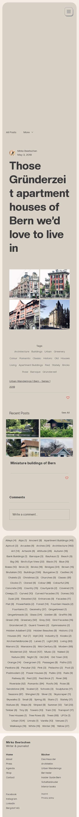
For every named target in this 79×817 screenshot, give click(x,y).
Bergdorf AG (12, 808)
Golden (50, 614)
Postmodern (15, 672)
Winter (48, 725)
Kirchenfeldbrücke (19, 641)
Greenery (59, 351)
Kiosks (65, 635)
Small (27, 699)
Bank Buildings (17, 556)
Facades (63, 598)
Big (14, 561)
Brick (24, 566)
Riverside (18, 683)
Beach (66, 556)
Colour (13, 358)
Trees (53, 715)
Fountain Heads (62, 604)
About (9, 759)
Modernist (18, 651)
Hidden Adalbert (18, 630)
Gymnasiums (60, 625)
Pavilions (12, 667)
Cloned (30, 582)
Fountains (19, 609)
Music (49, 651)
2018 (12, 386)
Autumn (61, 550)
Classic (37, 358)
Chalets (14, 577)
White (34, 725)
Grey (44, 619)
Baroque (35, 371)
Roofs (52, 683)
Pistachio (56, 667)
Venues (61, 720)
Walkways (18, 725)
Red (47, 365)
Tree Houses (18, 715)
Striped (39, 704)
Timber (11, 710)
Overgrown (31, 662)
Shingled (32, 694)
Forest (42, 604)
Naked (63, 651)
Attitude (44, 550)
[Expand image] (24, 284)
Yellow (63, 725)
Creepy (11, 593)
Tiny (23, 710)
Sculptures (64, 688)
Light (52, 641)
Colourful (61, 582)
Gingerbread (58, 609)
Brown (68, 566)
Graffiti (65, 614)
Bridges (52, 566)
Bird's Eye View (32, 561)
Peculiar (28, 667)
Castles (66, 572)
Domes (67, 593)
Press (9, 763)
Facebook (11, 794)
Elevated (28, 598)
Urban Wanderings (51, 768)
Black (51, 561)
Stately (56, 365)
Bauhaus (52, 556)
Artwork (28, 550)
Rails (68, 672)
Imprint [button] (44, 794)
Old (57, 358)
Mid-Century (47, 646)
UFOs (65, 715)
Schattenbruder (49, 782)
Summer (55, 704)
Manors (12, 646)
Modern (66, 646)
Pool (69, 667)
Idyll (38, 635)
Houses (65, 358)
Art (15, 550)
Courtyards (48, 588)
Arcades (27, 545)
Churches (48, 577)
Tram (50, 710)
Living (13, 365)
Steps (26, 704)
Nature (18, 657)
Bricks (65, 365)
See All (66, 412)
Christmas (31, 577)
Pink (42, 667)
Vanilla (47, 720)
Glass (36, 614)
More (27, 132)
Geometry (38, 609)
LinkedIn (10, 804)
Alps (23, 540)
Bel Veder (46, 772)
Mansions (28, 646)
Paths (66, 662)
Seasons (15, 694)
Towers (36, 710)
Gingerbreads (18, 614)
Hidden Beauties (45, 630)
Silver (47, 694)
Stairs (53, 699)
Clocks (15, 582)
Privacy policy (47, 798)
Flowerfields (25, 604)
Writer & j (12, 746)
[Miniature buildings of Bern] (39, 438)
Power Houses (36, 672)
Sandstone (15, 688)
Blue (64, 561)
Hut (27, 635)
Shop (8, 772)
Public (55, 672)
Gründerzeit (50, 371)
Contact (10, 777)
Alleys (11, 540)
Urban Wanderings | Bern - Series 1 (29, 381)
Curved (26, 593)
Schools (46, 688)
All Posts (11, 132)
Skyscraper (62, 694)
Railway (18, 678)
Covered (66, 588)
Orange (14, 662)
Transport (66, 710)
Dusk (13, 598)
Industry (51, 635)
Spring (40, 699)
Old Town (59, 657)
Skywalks (13, 699)
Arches (43, 545)
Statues (12, 704)
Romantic (24, 358)
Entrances (46, 598)
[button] (68, 11)
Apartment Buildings (31, 365)
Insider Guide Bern (51, 777)
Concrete (14, 588)
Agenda (10, 768)
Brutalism (14, 572)
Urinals (32, 720)
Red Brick (46, 678)
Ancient (35, 540)
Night (32, 657)
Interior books (48, 786)
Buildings (36, 351)
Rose (25, 371)
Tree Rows (37, 715)
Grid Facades (62, 619)
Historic (47, 358)
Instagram (11, 799)
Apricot (12, 545)
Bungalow (50, 572)
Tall (68, 704)
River (61, 678)
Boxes (11, 566)
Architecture (21, 351)
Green (12, 619)
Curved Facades (47, 593)
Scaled (32, 688)
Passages (50, 662)
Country (31, 588)
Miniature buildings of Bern (33, 463)
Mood (35, 651)
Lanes (39, 641)
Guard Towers (39, 625)
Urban (48, 351)
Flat (10, 604)
